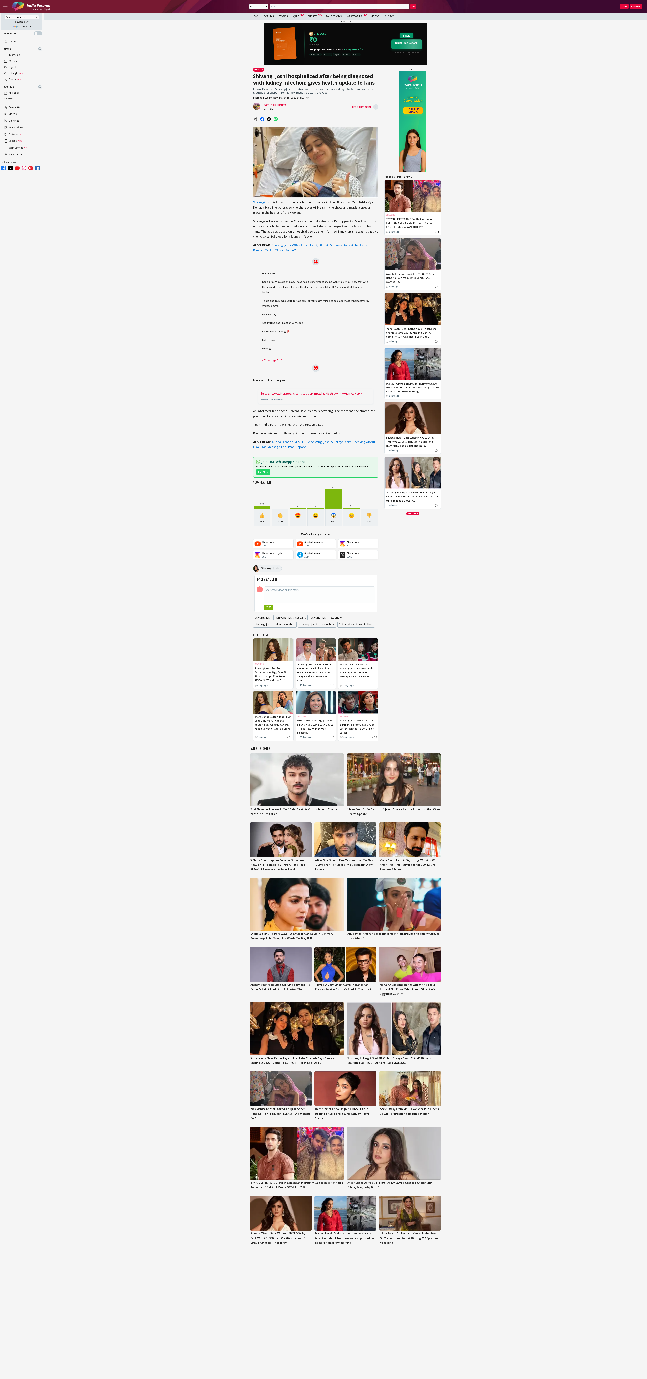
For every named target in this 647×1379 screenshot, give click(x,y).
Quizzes (13, 134)
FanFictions (334, 16)
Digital (12, 67)
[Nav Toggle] (5, 6)
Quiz (296, 16)
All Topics (14, 93)
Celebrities (15, 107)
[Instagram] (24, 168)
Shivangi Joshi (262, 202)
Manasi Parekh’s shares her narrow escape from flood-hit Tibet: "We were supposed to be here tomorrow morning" (412, 387)
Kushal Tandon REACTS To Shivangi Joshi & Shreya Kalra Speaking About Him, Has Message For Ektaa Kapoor (357, 670)
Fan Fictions (16, 127)
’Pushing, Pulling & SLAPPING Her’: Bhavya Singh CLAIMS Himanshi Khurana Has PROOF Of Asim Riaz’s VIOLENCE (412, 496)
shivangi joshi (263, 617)
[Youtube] (17, 168)
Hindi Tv (258, 69)
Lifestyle (13, 73)
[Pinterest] (30, 168)
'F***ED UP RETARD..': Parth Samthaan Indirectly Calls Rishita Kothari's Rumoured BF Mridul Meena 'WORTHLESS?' (411, 223)
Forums (9, 87)
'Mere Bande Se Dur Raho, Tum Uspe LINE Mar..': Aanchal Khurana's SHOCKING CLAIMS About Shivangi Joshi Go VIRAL (273, 722)
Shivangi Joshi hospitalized (356, 624)
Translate (25, 26)
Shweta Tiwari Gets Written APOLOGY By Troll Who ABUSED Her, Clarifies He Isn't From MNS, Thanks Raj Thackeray (410, 441)
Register (635, 6)
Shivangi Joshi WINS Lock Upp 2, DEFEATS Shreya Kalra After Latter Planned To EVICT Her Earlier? (357, 726)
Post (268, 607)
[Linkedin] (37, 168)
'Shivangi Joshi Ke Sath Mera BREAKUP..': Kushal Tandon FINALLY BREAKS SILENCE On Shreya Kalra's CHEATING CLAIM (314, 672)
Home (12, 41)
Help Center (16, 154)
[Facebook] (3, 168)
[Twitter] (10, 168)
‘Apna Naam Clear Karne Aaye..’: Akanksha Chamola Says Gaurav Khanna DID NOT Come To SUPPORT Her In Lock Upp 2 (411, 332)
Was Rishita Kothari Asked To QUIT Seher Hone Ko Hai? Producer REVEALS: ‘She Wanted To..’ (410, 277)
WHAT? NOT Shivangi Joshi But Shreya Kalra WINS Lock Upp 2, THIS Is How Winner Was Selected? (315, 726)
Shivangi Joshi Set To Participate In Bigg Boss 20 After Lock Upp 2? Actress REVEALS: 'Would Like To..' (270, 674)
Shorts (13, 141)
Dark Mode (10, 33)
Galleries (14, 120)
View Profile (267, 109)
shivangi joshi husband (291, 617)
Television (14, 55)
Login (624, 6)
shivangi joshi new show (326, 617)
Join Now (263, 472)
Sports (12, 79)
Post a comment (360, 107)
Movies (13, 61)
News (7, 49)
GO (413, 6)
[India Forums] (31, 6)
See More (8, 98)
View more (413, 513)
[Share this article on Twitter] (269, 119)
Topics (283, 16)
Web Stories (16, 147)
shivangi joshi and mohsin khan (275, 624)
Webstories (354, 16)
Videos (13, 114)
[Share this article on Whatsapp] (275, 119)
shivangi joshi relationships (317, 624)
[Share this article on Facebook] (262, 119)
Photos (389, 16)
